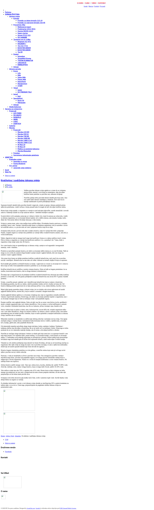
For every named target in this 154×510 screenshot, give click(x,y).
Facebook (8, 451)
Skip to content (10, 175)
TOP (6, 439)
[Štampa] (8, 185)
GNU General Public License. (68, 508)
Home (3, 436)
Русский (102, 6)
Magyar (91, 6)
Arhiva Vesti (10, 436)
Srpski (85, 6)
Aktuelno (18, 436)
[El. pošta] (8, 187)
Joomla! (38, 508)
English (96, 6)
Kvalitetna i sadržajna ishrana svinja (20, 180)
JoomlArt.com (31, 508)
